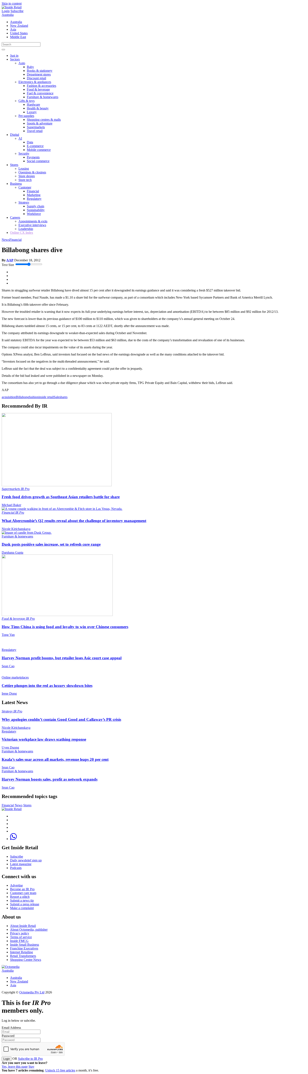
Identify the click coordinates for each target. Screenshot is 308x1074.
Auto (21, 63)
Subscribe (16, 11)
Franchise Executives (24, 948)
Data (30, 142)
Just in (14, 55)
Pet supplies (26, 116)
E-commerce (35, 146)
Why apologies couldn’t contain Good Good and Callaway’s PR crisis (61, 719)
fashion (34, 397)
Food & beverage (38, 89)
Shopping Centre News (25, 959)
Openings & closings (32, 172)
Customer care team (23, 893)
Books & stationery (39, 70)
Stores (14, 165)
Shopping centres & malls (44, 119)
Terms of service (21, 937)
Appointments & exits (32, 221)
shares (63, 397)
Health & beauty (38, 108)
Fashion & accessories (41, 85)
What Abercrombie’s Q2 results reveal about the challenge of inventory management (74, 520)
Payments (33, 157)
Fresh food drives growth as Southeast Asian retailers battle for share (61, 497)
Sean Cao (8, 666)
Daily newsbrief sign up (26, 860)
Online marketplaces (15, 677)
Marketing (33, 195)
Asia (13, 29)
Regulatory (34, 198)
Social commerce (38, 161)
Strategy (23, 202)
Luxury (32, 112)
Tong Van (8, 634)
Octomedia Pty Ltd (31, 992)
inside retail (46, 397)
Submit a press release (24, 904)
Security (23, 153)
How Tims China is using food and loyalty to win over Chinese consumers (65, 627)
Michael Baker (11, 505)
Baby (30, 67)
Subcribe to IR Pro (30, 1058)
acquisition (9, 397)
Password (8, 1036)
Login (6, 11)
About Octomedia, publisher (29, 929)
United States (19, 33)
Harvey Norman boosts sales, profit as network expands (49, 779)
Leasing (23, 168)
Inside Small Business (24, 944)
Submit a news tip (22, 900)
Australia (8, 15)
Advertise (16, 885)
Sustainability (36, 210)
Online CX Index (21, 232)
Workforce (34, 214)
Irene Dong (9, 693)
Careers (15, 217)
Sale (56, 397)
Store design (26, 176)
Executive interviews (32, 225)
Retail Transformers (23, 956)
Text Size (8, 265)
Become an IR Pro (22, 889)
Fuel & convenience (40, 93)
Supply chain (35, 206)
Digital (14, 134)
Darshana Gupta (12, 552)
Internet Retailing (21, 952)
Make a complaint (22, 908)
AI (20, 138)
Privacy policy (19, 933)
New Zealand (19, 25)
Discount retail (36, 78)
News (5, 239)
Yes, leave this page (15, 1066)
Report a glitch (20, 896)
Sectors (15, 59)
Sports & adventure (39, 123)
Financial (33, 191)
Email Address (11, 1027)
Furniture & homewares (42, 97)
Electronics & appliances (34, 82)
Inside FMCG (19, 941)
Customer (24, 187)
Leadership (25, 229)
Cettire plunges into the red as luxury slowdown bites (47, 685)
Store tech (25, 180)
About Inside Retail (23, 926)
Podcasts (16, 868)
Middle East (18, 37)
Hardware (33, 104)
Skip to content (12, 3)
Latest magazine (20, 864)
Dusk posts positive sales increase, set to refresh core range (51, 544)
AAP (9, 260)
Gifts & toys (26, 101)
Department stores (39, 74)
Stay (31, 1066)
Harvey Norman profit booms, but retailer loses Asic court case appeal (62, 658)
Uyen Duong (10, 747)
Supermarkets (36, 127)
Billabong (22, 397)
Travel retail (35, 131)
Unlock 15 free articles (60, 1070)
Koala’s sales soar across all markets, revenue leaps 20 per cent (55, 759)
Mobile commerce (39, 149)
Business (16, 183)
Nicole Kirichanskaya (16, 529)
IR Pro (25, 489)
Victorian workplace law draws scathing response (44, 739)
